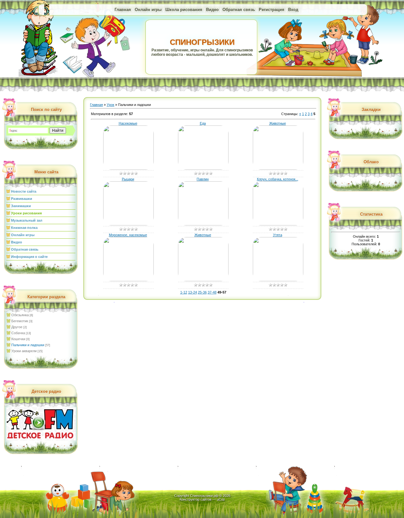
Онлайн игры (148, 9)
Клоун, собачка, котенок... (277, 179)
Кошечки (18, 339)
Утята (277, 235)
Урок (110, 105)
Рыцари (128, 179)
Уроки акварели (24, 351)
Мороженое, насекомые (128, 235)
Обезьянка (20, 315)
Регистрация (271, 9)
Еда (203, 123)
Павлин (203, 179)
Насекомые (128, 123)
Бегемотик (19, 321)
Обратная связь (239, 9)
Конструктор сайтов (195, 499)
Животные (277, 123)
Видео (212, 9)
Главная (123, 9)
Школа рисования (183, 9)
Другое (16, 327)
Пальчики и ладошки (27, 345)
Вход (293, 9)
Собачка (18, 333)
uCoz (221, 499)
